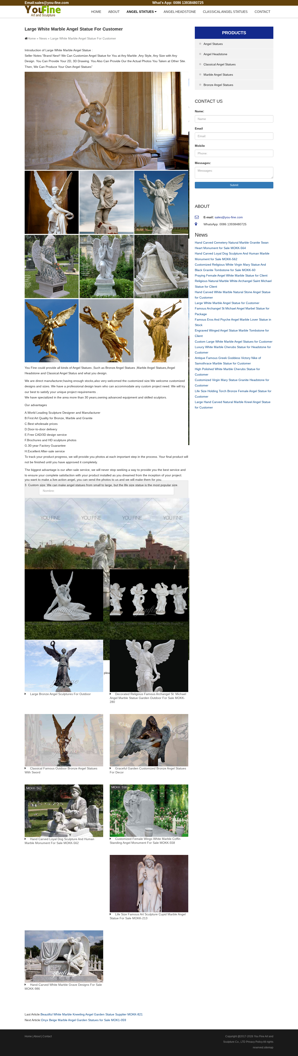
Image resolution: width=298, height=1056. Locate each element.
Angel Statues (141, 12)
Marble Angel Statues (218, 74)
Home (96, 12)
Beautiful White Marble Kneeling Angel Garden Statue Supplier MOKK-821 (92, 1014)
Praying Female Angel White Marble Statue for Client (231, 275)
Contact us (209, 101)
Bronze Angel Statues (218, 85)
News (43, 38)
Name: (199, 111)
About (114, 12)
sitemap (268, 1047)
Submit (234, 185)
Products (234, 32)
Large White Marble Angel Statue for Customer (227, 303)
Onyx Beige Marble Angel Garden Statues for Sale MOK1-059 (83, 1020)
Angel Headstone (180, 12)
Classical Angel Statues (225, 12)
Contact (262, 12)
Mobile (200, 145)
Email (199, 128)
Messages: (203, 163)
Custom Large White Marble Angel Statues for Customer (233, 341)
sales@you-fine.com (229, 217)
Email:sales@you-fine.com (47, 3)
